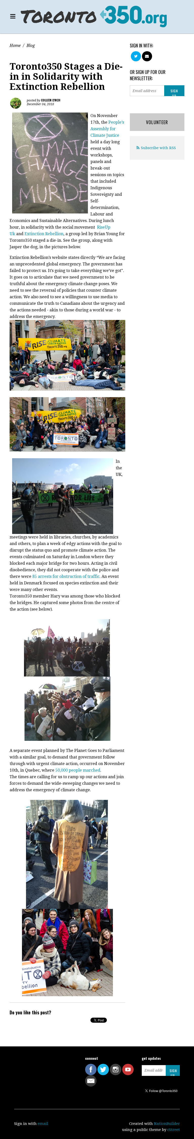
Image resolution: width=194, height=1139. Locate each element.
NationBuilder (167, 1123)
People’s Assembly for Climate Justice (107, 129)
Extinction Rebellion (44, 233)
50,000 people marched (77, 770)
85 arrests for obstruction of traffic (66, 576)
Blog (31, 45)
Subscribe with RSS (158, 148)
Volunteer (157, 122)
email (43, 1123)
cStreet (173, 1129)
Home (15, 45)
